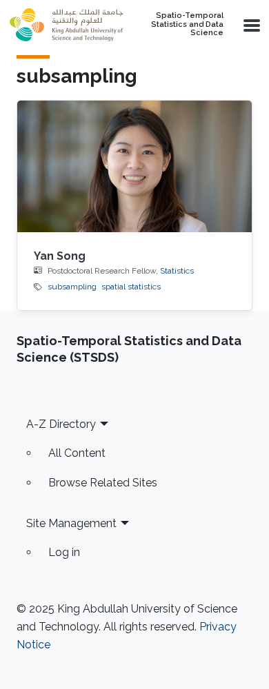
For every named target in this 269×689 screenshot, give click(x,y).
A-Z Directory (61, 424)
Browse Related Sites (102, 482)
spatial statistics (131, 286)
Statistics (177, 271)
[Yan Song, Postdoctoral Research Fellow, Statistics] (134, 166)
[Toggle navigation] (250, 24)
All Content (77, 453)
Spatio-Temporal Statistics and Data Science (187, 24)
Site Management (71, 523)
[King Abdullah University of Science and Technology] (66, 24)
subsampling (72, 286)
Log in (64, 552)
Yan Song (60, 256)
